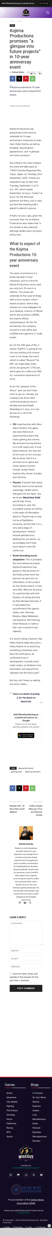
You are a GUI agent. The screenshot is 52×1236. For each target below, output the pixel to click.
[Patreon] (18, 1175)
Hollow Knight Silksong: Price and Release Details (35, 810)
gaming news (16, 772)
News (19, 21)
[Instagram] (21, 903)
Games (10, 1084)
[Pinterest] (26, 79)
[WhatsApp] (32, 79)
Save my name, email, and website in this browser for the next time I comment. (24, 976)
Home (12, 21)
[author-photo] (26, 840)
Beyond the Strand (25, 768)
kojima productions (32, 772)
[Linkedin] (26, 903)
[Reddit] (26, 1175)
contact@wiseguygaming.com (26, 1168)
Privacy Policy (23, 1213)
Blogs (35, 1084)
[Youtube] (41, 1175)
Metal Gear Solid (31, 497)
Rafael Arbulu (18, 72)
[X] (19, 79)
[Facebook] (12, 79)
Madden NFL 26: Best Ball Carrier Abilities (17, 809)
